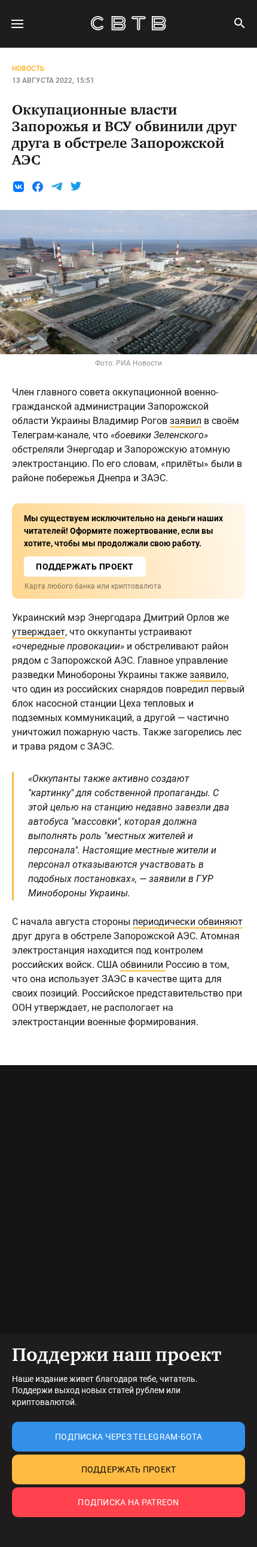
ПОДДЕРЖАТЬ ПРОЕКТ (85, 566)
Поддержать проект (128, 1469)
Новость (28, 68)
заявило (208, 674)
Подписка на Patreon (128, 1502)
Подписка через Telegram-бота (128, 1436)
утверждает (38, 632)
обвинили (143, 964)
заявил (185, 420)
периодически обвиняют (188, 921)
